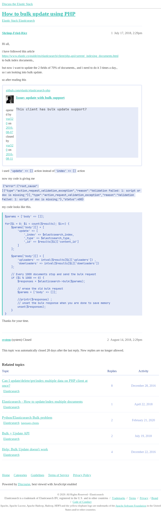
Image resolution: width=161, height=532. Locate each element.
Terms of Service (58, 475)
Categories (20, 475)
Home (6, 475)
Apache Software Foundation (130, 505)
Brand (154, 498)
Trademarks (118, 498)
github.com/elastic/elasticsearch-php (28, 90)
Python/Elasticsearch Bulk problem (27, 417)
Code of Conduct (82, 501)
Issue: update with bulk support (40, 98)
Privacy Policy (82, 475)
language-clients (30, 423)
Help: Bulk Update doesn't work (25, 449)
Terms (132, 498)
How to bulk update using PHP (38, 14)
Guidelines (37, 475)
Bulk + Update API (15, 433)
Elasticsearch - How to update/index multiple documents (42, 401)
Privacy (144, 498)
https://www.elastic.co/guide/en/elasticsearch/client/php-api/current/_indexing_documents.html (60, 56)
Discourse (24, 484)
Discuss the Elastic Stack (17, 4)
